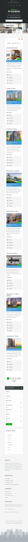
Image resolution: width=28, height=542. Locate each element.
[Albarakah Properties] (14, 11)
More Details (9, 72)
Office (9, 439)
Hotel (9, 437)
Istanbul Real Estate (12, 48)
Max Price (8, 418)
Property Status (9, 405)
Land (9, 447)
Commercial (9, 435)
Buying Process (8, 493)
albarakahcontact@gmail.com (14, 2)
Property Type (9, 409)
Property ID (8, 396)
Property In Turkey (11, 129)
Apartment (10, 444)
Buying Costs (8, 491)
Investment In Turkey (12, 336)
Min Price (8, 414)
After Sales (8, 478)
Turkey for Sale (10, 88)
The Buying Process (9, 482)
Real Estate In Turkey (12, 211)
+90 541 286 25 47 (15, 17)
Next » (19, 378)
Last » (14, 381)
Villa (9, 449)
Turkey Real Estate (11, 253)
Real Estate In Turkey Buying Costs (12, 484)
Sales (7, 497)
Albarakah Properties (18, 523)
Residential (9, 442)
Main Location (9, 400)
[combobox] (14, 403)
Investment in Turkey (9, 495)
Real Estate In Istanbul (12, 171)
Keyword (7, 391)
